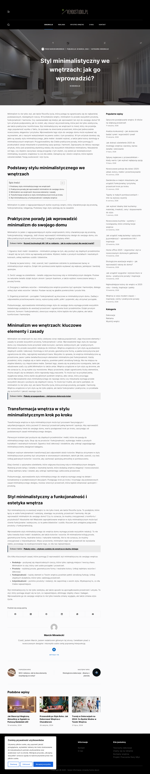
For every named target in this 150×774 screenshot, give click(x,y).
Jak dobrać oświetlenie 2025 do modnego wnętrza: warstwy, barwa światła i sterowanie (121, 146)
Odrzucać (26, 764)
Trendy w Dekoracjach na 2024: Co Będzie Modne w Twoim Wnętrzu (84, 719)
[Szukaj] (8, 25)
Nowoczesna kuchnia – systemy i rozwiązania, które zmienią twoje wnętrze (120, 224)
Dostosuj (13, 764)
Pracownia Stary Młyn (130, 757)
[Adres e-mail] (93, 614)
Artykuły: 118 (54, 655)
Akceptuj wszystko (43, 764)
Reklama (61, 24)
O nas (91, 24)
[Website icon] (54, 649)
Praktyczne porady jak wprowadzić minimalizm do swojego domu (37, 189)
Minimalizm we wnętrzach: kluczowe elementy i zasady (33, 192)
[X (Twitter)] (31, 614)
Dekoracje (48, 24)
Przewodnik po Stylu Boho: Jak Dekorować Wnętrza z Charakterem (54, 719)
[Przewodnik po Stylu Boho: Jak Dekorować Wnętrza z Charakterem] (54, 704)
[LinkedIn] (62, 614)
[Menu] (9, 12)
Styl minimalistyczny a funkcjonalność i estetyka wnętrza (34, 198)
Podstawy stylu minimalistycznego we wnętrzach (30, 186)
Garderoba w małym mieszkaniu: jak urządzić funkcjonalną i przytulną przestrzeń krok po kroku (122, 183)
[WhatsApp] (77, 614)
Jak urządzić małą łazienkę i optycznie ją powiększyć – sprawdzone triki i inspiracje (123, 238)
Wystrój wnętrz (77, 24)
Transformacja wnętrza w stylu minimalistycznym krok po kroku (37, 195)
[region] (30, 752)
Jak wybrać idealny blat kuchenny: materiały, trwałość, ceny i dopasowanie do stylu (124, 209)
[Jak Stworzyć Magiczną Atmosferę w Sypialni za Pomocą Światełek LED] (22, 704)
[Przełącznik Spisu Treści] (61, 183)
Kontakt (102, 24)
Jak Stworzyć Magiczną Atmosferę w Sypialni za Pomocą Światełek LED (19, 719)
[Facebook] (15, 614)
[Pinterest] (46, 614)
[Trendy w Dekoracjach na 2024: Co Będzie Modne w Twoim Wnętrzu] (86, 704)
